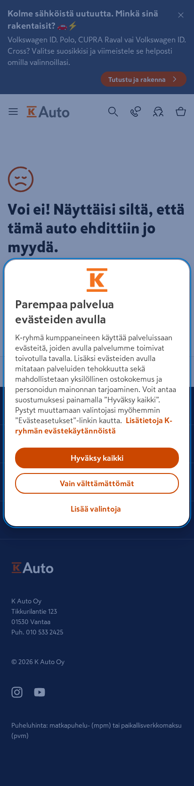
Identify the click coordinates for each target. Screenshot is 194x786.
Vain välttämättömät (97, 483)
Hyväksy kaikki (97, 458)
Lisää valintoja (96, 509)
